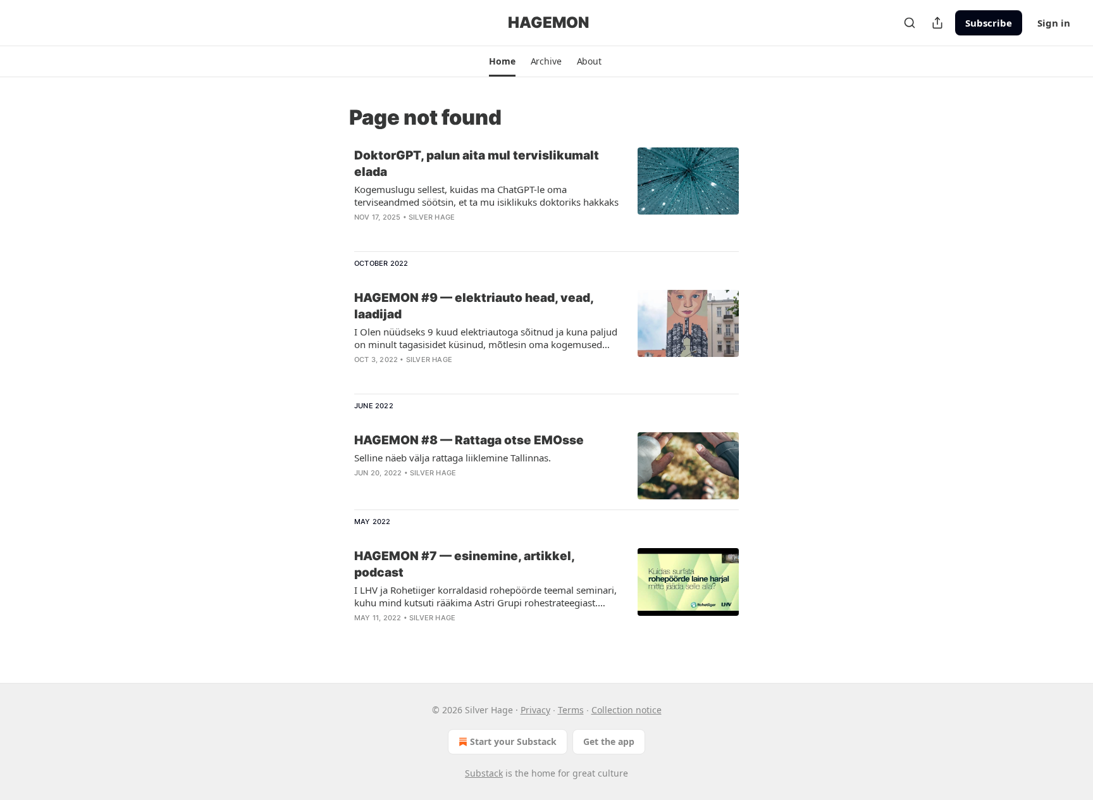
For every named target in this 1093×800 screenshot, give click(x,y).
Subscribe (988, 22)
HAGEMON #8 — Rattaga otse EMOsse (469, 440)
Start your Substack (513, 741)
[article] (546, 194)
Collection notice (626, 710)
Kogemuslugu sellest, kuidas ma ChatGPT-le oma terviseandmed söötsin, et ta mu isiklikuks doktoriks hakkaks (486, 195)
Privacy (535, 710)
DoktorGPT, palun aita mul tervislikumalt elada (476, 163)
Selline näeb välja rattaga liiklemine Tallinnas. (452, 457)
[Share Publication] (937, 22)
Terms (571, 710)
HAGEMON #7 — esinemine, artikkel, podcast (464, 564)
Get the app (608, 741)
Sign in (1053, 22)
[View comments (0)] (449, 233)
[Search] (909, 22)
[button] (501, 61)
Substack (484, 773)
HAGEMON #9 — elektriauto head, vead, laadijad (473, 306)
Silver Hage (432, 217)
